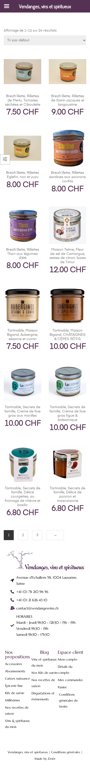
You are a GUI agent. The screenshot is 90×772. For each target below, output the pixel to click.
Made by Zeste (45, 758)
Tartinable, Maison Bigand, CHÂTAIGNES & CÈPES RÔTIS (68, 335)
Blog (44, 652)
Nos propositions (17, 654)
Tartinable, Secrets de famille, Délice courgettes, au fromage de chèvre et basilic (22, 497)
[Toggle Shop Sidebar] (5, 160)
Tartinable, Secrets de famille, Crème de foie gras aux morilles (22, 411)
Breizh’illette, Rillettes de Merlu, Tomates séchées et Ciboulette (22, 100)
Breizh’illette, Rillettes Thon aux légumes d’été (22, 254)
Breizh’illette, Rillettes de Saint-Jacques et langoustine (67, 100)
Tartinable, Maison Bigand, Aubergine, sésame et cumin (22, 335)
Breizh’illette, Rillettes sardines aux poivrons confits (67, 177)
